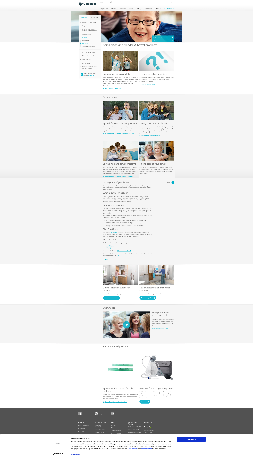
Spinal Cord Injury (99, 429)
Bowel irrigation (110, 246)
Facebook (84, 414)
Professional (81, 428)
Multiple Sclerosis (99, 432)
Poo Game (114, 232)
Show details (75, 454)
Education (114, 428)
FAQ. (118, 255)
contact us (91, 75)
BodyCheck (81, 431)
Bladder (97, 425)
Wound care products (117, 433)
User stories (85, 43)
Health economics (116, 430)
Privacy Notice (146, 448)
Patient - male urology (133, 429)
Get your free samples (159, 37)
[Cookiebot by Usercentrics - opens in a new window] (58, 454)
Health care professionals (134, 432)
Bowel (96, 427)
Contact (155, 40)
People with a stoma (83, 425)
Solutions (113, 425)
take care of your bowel (124, 251)
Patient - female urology (134, 426)
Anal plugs (109, 248)
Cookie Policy (133, 448)
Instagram (101, 414)
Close (168, 182)
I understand (191, 439)
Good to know (85, 40)
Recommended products (88, 46)
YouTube (117, 414)
